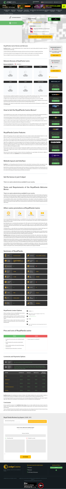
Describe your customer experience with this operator (37, 421)
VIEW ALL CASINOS (55, 55)
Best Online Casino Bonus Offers (52, 11)
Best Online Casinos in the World (20, 11)
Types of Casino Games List (13, 11)
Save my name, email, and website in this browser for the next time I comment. (17, 453)
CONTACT (56, 467)
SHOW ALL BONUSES (56, 70)
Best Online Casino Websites (7, 11)
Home (4, 13)
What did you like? (10, 438)
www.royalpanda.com (41, 18)
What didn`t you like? (31, 438)
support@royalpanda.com (32, 316)
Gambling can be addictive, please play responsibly (33, 480)
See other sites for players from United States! (40, 36)
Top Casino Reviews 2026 (33, 11)
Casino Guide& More (39, 10)
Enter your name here (25, 433)
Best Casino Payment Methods (46, 11)
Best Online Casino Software (59, 11)
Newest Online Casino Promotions (26, 11)
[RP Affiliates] (37, 304)
